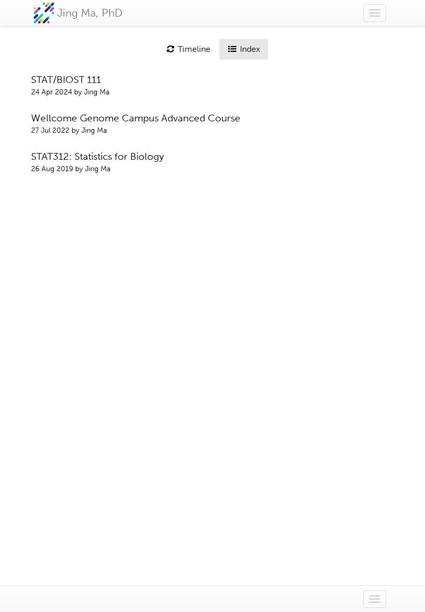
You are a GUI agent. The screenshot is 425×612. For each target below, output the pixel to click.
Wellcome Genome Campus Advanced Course (135, 118)
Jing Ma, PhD (90, 12)
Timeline (193, 49)
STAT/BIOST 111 (66, 80)
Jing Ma (96, 92)
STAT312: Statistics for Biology (97, 156)
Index (249, 49)
